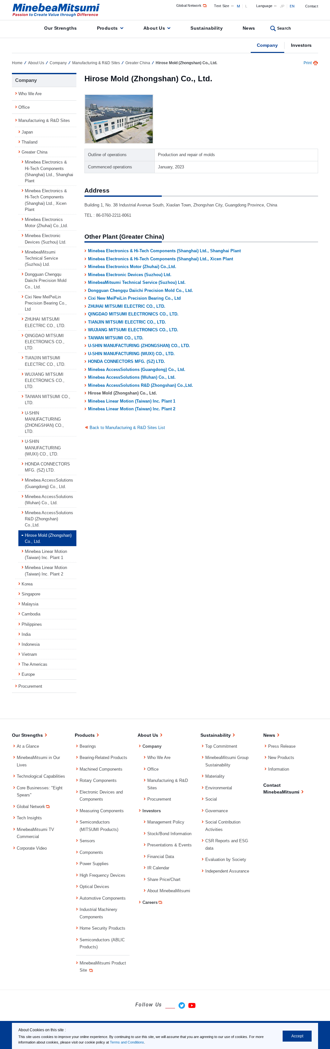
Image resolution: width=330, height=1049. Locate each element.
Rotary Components (98, 780)
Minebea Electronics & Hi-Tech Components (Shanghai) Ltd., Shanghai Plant (164, 250)
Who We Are (30, 93)
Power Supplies (94, 863)
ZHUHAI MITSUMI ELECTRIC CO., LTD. (126, 306)
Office (24, 107)
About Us (154, 28)
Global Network (189, 5)
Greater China (137, 63)
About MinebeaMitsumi (168, 890)
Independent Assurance (227, 871)
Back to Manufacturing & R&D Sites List (127, 427)
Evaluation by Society (225, 859)
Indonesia (31, 644)
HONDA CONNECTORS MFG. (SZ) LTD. (126, 361)
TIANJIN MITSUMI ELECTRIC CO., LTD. (127, 322)
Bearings (88, 746)
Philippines (32, 624)
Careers (150, 902)
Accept (297, 1036)
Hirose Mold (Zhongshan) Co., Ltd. (48, 538)
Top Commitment (221, 746)
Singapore (31, 594)
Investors (301, 45)
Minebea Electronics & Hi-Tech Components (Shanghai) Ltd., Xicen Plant (160, 258)
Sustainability (206, 28)
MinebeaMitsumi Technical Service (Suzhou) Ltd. (137, 282)
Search (284, 28)
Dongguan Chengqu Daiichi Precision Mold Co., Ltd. (140, 290)
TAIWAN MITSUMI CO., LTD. (115, 337)
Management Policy (165, 822)
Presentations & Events (169, 845)
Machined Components (101, 769)
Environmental (218, 787)
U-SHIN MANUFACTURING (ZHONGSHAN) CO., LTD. (139, 345)
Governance (216, 810)
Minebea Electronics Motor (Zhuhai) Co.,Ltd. (132, 266)
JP (282, 6)
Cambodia (31, 614)
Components (91, 852)
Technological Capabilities (41, 776)
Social (211, 799)
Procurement (30, 686)
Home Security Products (102, 928)
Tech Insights (29, 817)
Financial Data (160, 856)
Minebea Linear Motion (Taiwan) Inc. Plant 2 (131, 408)
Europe (28, 674)
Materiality (215, 776)
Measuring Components (102, 810)
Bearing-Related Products (103, 757)
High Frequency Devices (102, 875)
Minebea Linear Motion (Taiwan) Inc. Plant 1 (131, 401)
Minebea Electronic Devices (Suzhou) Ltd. (129, 274)
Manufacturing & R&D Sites (96, 63)
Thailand (29, 142)
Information (278, 769)
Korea (27, 584)
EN (292, 6)
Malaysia (30, 604)
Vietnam (29, 654)
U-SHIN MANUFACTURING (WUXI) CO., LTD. (131, 353)
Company (267, 45)
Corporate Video (32, 848)
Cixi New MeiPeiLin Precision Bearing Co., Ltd (134, 298)
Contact (311, 6)
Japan (27, 132)
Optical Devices (94, 886)
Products (107, 28)
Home (17, 63)
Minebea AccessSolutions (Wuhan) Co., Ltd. (132, 377)
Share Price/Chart (163, 879)
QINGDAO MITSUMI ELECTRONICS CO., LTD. (133, 314)
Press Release (282, 746)
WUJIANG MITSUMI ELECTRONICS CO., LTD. (133, 329)
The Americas (34, 664)
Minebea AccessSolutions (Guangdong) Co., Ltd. (136, 369)
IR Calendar (158, 867)
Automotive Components (103, 898)
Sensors (87, 840)
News (249, 28)
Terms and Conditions (127, 1042)
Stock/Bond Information (169, 833)
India (26, 634)
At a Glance (28, 746)
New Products (281, 757)
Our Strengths (60, 28)
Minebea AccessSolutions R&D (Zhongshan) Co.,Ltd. (140, 385)
